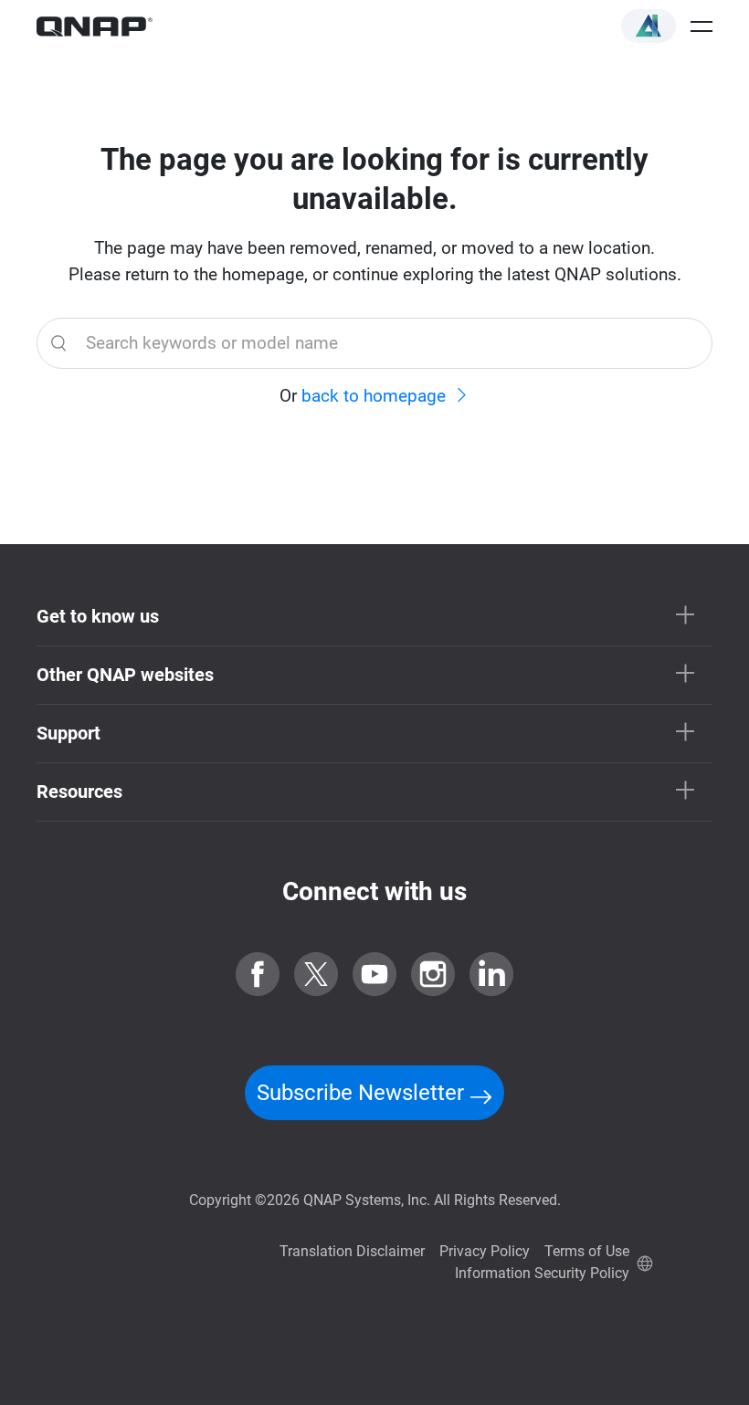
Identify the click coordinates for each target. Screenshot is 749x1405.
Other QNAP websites (125, 675)
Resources (79, 791)
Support (68, 733)
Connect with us (374, 891)
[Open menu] (701, 26)
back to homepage (373, 396)
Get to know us (98, 616)
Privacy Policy (484, 1251)
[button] (648, 26)
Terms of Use (586, 1251)
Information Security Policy (542, 1273)
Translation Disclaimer (352, 1251)
